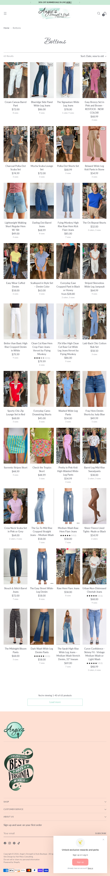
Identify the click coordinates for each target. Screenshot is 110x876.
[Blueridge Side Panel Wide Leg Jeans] (42, 80)
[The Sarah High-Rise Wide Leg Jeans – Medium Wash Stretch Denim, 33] (68, 627)
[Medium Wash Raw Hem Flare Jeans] (68, 506)
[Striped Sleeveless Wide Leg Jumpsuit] (94, 261)
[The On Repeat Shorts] (94, 201)
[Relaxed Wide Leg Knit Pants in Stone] (94, 144)
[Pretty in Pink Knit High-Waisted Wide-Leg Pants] (68, 446)
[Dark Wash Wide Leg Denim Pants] (42, 627)
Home (6, 28)
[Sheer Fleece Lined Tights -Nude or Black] (94, 506)
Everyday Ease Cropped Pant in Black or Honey (68, 287)
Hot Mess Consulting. (24, 856)
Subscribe (100, 833)
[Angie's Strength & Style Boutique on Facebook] (5, 844)
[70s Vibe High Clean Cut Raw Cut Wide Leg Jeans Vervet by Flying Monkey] (68, 321)
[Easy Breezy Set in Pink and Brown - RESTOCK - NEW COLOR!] (94, 80)
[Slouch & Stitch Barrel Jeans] (16, 566)
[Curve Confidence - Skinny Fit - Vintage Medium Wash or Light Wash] (94, 627)
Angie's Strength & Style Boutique (34, 854)
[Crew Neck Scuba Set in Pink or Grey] (16, 506)
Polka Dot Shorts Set (68, 166)
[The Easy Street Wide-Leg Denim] (42, 566)
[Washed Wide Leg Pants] (68, 389)
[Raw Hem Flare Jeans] (68, 566)
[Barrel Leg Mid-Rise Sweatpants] (94, 446)
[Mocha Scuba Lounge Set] (42, 144)
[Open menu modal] (5, 13)
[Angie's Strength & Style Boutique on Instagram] (10, 844)
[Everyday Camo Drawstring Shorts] (42, 389)
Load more (55, 702)
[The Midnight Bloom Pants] (16, 627)
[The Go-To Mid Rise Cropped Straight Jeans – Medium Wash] (42, 506)
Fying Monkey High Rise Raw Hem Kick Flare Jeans (68, 226)
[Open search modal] (99, 13)
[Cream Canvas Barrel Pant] (16, 80)
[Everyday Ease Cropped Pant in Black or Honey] (68, 261)
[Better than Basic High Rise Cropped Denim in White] (16, 321)
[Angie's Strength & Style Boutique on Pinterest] (14, 844)
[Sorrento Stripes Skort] (16, 446)
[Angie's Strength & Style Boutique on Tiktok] (19, 844)
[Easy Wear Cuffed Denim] (16, 261)
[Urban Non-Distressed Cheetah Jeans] (94, 566)
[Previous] (31, 2)
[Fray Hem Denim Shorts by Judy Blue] (94, 389)
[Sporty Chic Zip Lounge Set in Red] (16, 389)
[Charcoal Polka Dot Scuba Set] (16, 144)
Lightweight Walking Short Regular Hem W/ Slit (15, 226)
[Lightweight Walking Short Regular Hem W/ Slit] (16, 201)
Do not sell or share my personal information (22, 859)
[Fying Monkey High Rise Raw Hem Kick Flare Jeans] (68, 201)
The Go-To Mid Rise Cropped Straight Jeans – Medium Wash (42, 532)
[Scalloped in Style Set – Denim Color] (42, 261)
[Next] (79, 2)
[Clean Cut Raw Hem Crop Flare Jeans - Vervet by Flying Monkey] (42, 321)
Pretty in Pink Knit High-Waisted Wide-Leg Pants (68, 471)
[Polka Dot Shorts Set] (68, 144)
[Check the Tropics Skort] (42, 446)
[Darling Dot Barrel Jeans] (42, 201)
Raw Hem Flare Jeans (68, 588)
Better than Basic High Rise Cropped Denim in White (15, 347)
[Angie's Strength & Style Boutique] (55, 13)
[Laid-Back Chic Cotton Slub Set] (94, 321)
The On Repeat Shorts (94, 222)
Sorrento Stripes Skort (15, 467)
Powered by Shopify (12, 862)
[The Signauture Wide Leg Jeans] (68, 80)
